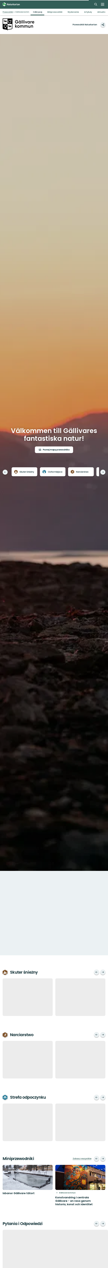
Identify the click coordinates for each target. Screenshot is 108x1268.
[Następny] (102, 472)
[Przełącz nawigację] (102, 4)
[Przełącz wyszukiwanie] (96, 4)
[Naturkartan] (11, 4)
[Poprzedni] (5, 472)
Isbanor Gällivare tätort (19, 1193)
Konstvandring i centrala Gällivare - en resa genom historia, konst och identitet (74, 1201)
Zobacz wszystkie (82, 1158)
